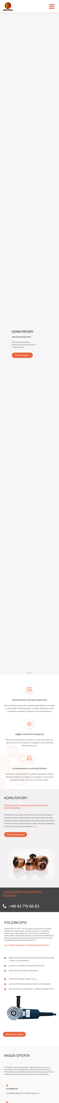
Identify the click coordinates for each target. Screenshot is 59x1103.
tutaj (34, 826)
